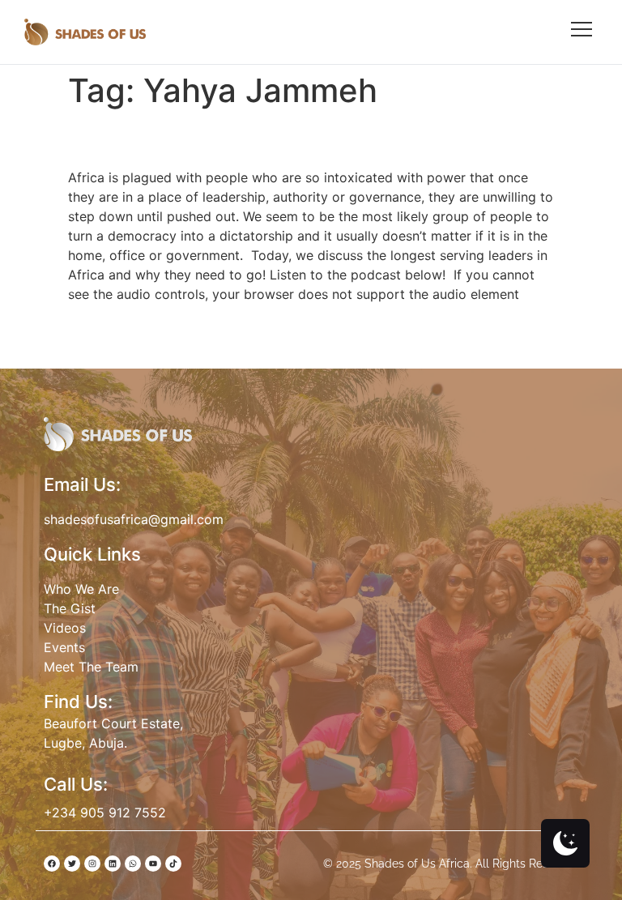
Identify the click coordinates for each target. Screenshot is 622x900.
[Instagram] (92, 863)
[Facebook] (52, 863)
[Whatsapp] (133, 863)
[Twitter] (72, 863)
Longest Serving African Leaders (269, 138)
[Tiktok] (173, 863)
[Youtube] (153, 863)
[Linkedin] (112, 863)
